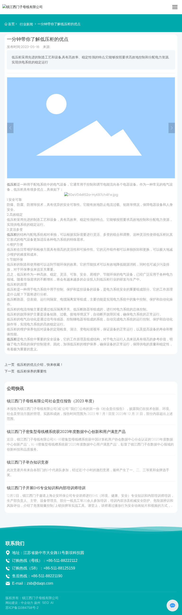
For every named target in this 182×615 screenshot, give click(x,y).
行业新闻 (26, 24)
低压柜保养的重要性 (32, 371)
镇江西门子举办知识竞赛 (28, 462)
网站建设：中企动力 (19, 603)
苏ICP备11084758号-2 (22, 608)
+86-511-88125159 (59, 568)
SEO (45, 603)
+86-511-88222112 (61, 561)
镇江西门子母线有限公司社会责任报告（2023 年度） (51, 401)
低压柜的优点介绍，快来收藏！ (40, 364)
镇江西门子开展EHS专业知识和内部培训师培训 (46, 488)
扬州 (37, 603)
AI (52, 603)
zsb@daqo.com (40, 583)
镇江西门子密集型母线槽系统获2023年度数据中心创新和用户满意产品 (66, 431)
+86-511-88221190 (46, 576)
